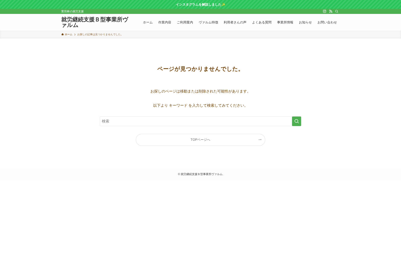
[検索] (337, 11)
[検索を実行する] (296, 121)
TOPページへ (200, 139)
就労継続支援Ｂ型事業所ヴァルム (94, 22)
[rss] (331, 11)
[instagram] (325, 11)
